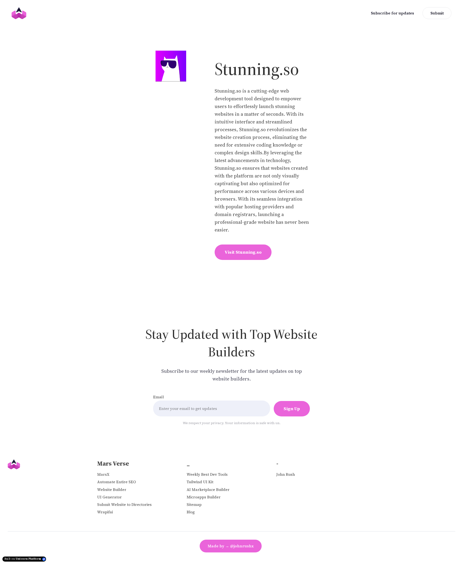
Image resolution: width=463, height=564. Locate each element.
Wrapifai (105, 512)
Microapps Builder (204, 497)
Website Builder (111, 489)
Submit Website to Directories (124, 504)
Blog (191, 512)
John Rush (285, 474)
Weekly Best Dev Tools (207, 474)
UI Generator (109, 497)
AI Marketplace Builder (208, 489)
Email (158, 397)
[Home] (20, 13)
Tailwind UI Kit (200, 481)
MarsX (103, 474)
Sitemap (194, 504)
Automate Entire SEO (116, 481)
